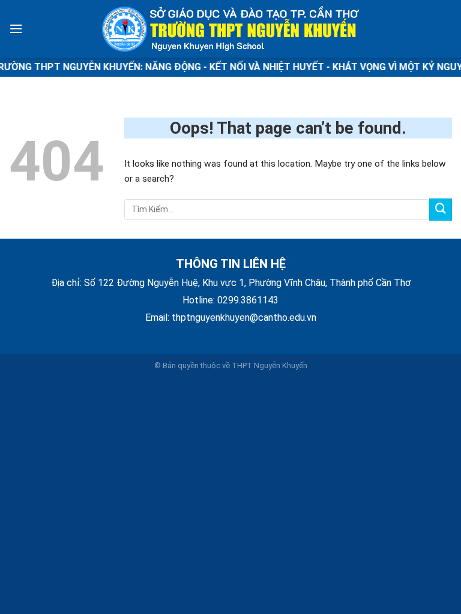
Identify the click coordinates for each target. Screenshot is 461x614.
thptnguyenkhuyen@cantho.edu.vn (244, 317)
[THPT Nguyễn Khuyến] (230, 29)
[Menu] (16, 28)
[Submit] (440, 209)
